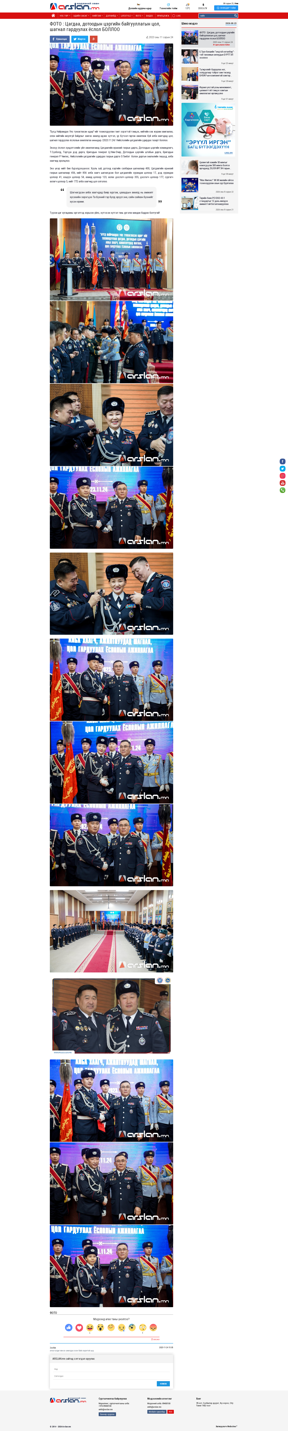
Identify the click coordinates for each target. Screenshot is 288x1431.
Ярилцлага (163, 16)
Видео (149, 16)
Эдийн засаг (80, 16)
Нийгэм (96, 16)
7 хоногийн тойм (168, 8)
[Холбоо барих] (282, 490)
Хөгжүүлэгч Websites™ (226, 1426)
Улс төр (64, 16)
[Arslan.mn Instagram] (282, 475)
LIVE (176, 16)
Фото (138, 16)
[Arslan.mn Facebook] (282, 461)
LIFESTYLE (126, 16)
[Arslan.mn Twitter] (282, 468)
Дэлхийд (111, 16)
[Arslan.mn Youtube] (282, 482)
